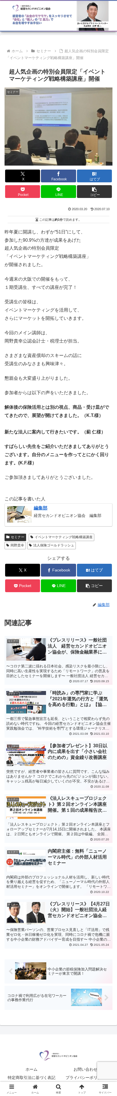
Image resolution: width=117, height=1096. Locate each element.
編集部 (40, 508)
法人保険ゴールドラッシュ (53, 545)
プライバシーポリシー (85, 1077)
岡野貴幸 (17, 545)
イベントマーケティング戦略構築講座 (64, 537)
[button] (94, 191)
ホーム (31, 1069)
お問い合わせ (85, 1069)
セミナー (17, 537)
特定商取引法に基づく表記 (31, 1077)
